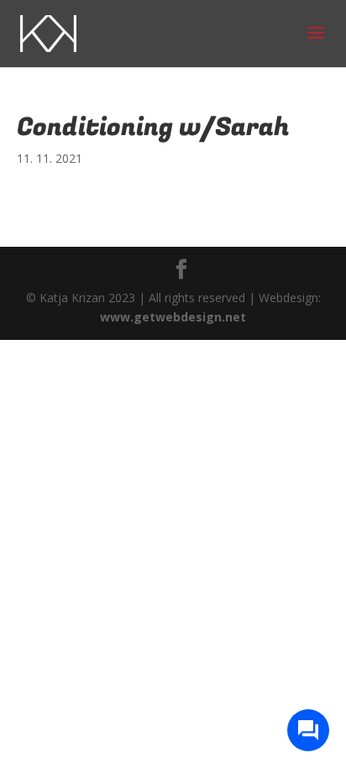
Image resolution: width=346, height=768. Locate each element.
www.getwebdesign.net (173, 317)
